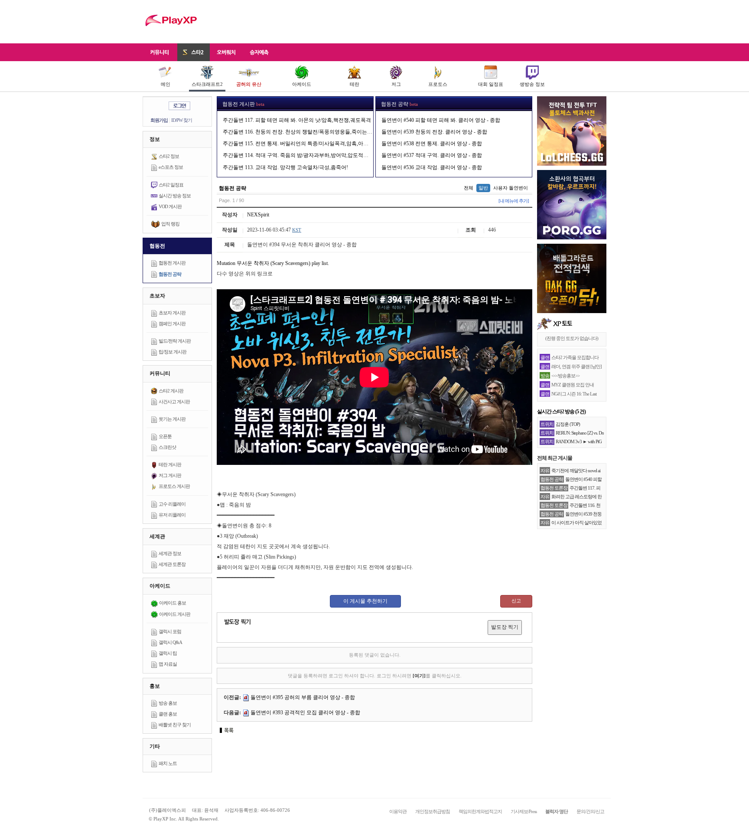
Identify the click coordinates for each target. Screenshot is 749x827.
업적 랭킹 (170, 223)
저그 (396, 84)
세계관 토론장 (172, 564)
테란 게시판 (170, 464)
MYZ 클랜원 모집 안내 (572, 384)
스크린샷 (167, 447)
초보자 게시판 (172, 312)
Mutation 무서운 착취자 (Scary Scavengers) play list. (273, 263)
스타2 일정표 (171, 184)
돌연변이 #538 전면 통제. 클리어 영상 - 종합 (431, 144)
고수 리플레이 (172, 504)
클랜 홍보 (168, 713)
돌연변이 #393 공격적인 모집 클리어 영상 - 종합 (305, 712)
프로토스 (437, 84)
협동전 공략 (170, 274)
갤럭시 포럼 (170, 631)
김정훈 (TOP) (568, 424)
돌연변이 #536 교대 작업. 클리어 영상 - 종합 (431, 167)
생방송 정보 (532, 84)
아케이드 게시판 (174, 614)
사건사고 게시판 (174, 401)
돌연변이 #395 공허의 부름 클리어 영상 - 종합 (303, 697)
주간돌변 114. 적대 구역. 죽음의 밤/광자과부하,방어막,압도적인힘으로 (303, 155)
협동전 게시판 (172, 262)
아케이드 (301, 84)
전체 (468, 187)
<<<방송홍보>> (565, 375)
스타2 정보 (169, 156)
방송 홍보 (168, 703)
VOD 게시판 (170, 206)
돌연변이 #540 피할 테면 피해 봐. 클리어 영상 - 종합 (440, 120)
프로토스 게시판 (174, 486)
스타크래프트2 (207, 84)
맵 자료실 (168, 664)
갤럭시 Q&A (170, 642)
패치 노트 (168, 763)
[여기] (419, 675)
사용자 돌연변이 (510, 187)
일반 (483, 187)
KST (296, 229)
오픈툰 (165, 436)
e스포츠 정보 (171, 167)
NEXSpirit (258, 215)
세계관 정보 (170, 553)
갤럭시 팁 (168, 653)
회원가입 (159, 120)
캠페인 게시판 (172, 323)
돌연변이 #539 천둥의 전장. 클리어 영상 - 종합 (434, 132)
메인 (165, 84)
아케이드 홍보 (172, 602)
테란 (354, 84)
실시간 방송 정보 (175, 195)
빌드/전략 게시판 (175, 340)
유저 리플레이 (172, 514)
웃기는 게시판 (172, 419)
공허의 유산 (248, 84)
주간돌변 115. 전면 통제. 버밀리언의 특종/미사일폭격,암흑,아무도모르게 (306, 144)
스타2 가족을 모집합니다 (575, 357)
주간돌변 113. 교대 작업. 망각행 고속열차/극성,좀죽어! (285, 167)
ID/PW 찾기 (181, 120)
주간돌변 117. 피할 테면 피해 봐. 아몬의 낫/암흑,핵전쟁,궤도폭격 (297, 120)
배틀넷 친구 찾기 (175, 724)
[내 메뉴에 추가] (513, 200)
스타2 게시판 (171, 390)
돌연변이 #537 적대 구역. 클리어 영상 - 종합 (431, 155)
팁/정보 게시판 (172, 351)
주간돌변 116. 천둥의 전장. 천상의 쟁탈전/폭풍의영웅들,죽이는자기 (300, 132)
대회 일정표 (490, 84)
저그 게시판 (170, 475)
